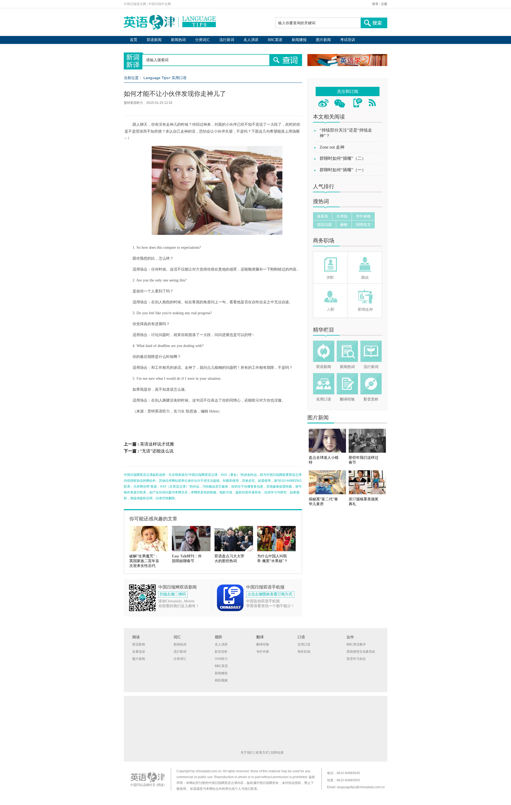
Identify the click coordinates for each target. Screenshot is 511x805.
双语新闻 (154, 40)
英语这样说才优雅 (157, 444)
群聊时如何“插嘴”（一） (343, 169)
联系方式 (262, 752)
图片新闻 (323, 40)
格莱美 (322, 216)
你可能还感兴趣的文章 (153, 518)
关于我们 (247, 752)
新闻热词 (178, 40)
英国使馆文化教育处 (361, 651)
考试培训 (347, 40)
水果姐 (342, 216)
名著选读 (138, 651)
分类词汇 (202, 40)
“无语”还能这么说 (157, 451)
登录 (375, 4)
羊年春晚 (363, 216)
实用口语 (179, 78)
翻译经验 (347, 399)
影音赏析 (371, 399)
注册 (384, 4)
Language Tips (155, 78)
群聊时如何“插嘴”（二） (343, 158)
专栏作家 (262, 651)
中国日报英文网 (135, 4)
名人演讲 (251, 40)
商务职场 (323, 240)
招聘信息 (277, 752)
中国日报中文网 (160, 4)
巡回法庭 (324, 224)
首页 (133, 40)
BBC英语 (275, 40)
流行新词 (226, 40)
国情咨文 (363, 224)
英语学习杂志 (356, 659)
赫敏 (344, 224)
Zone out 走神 (332, 147)
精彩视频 (221, 680)
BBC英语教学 (356, 644)
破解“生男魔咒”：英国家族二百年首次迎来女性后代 (144, 561)
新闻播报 (299, 40)
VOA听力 (221, 659)
